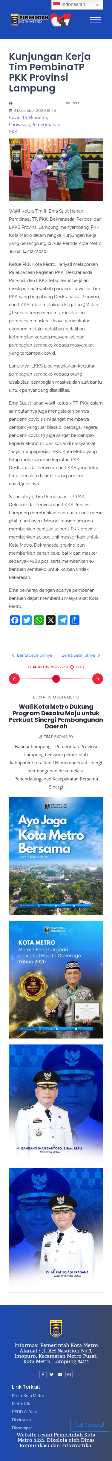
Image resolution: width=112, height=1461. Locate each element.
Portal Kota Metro (28, 1395)
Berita (39, 697)
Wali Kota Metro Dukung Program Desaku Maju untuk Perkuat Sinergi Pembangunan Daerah (56, 716)
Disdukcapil (22, 1419)
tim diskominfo (58, 736)
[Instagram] (69, 1374)
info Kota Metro (63, 697)
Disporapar (22, 1428)
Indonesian (72, 4)
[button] (14, 678)
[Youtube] (60, 1374)
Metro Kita (21, 1403)
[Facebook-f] (43, 1374)
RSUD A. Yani (24, 1411)
